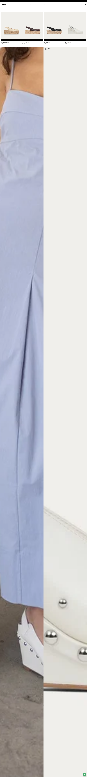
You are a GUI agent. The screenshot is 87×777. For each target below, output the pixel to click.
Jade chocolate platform (26, 42)
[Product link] (11, 29)
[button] (80, 4)
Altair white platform (68, 42)
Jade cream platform (5, 42)
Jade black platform (47, 42)
